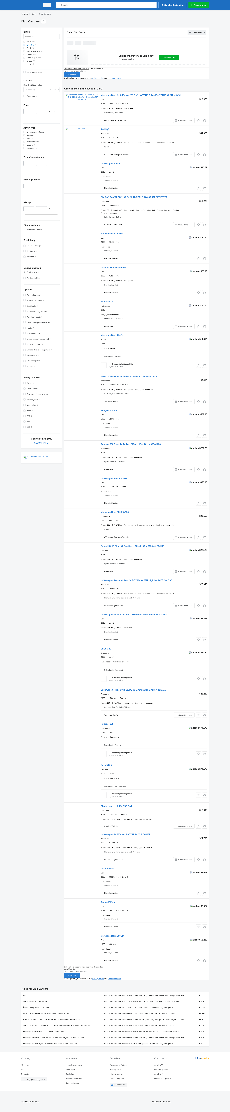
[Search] (59, 5)
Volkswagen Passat (110, 163)
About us (25, 1065)
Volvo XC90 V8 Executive (113, 267)
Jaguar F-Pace (108, 902)
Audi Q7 (105, 129)
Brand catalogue (72, 1083)
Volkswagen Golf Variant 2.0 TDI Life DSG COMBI (125, 834)
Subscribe (72, 75)
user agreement (114, 78)
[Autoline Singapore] (30, 5)
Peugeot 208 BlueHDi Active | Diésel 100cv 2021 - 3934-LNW (131, 444)
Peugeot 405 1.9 (109, 410)
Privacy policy (71, 1069)
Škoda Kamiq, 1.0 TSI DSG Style (117, 806)
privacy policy (98, 78)
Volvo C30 (106, 649)
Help (23, 1069)
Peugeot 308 (107, 724)
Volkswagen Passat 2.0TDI (114, 478)
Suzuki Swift (107, 765)
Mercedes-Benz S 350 (112, 234)
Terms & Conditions (73, 1065)
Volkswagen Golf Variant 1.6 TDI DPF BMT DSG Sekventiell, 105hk (134, 614)
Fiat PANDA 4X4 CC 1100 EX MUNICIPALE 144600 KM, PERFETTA (134, 197)
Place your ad (169, 57)
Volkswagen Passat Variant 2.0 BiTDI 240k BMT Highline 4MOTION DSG (136, 580)
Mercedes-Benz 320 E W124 (115, 512)
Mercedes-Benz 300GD (112, 936)
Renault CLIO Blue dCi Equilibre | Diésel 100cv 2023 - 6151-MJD (132, 546)
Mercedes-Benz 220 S (112, 335)
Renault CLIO (107, 302)
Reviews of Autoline (73, 1078)
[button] (198, 120)
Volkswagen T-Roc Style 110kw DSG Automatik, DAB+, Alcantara (133, 690)
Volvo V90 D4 (107, 868)
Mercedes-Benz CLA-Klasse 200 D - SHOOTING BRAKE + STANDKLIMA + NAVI (140, 95)
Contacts (25, 1074)
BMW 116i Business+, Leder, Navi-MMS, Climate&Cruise (129, 376)
